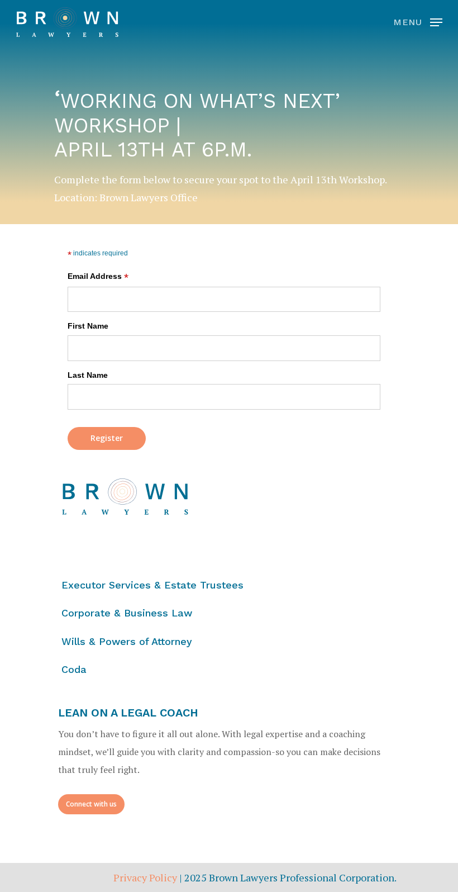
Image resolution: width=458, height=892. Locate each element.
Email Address (98, 277)
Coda (74, 669)
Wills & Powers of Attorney (126, 641)
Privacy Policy (145, 877)
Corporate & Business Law (126, 613)
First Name (88, 325)
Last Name (88, 375)
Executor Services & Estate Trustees (152, 585)
